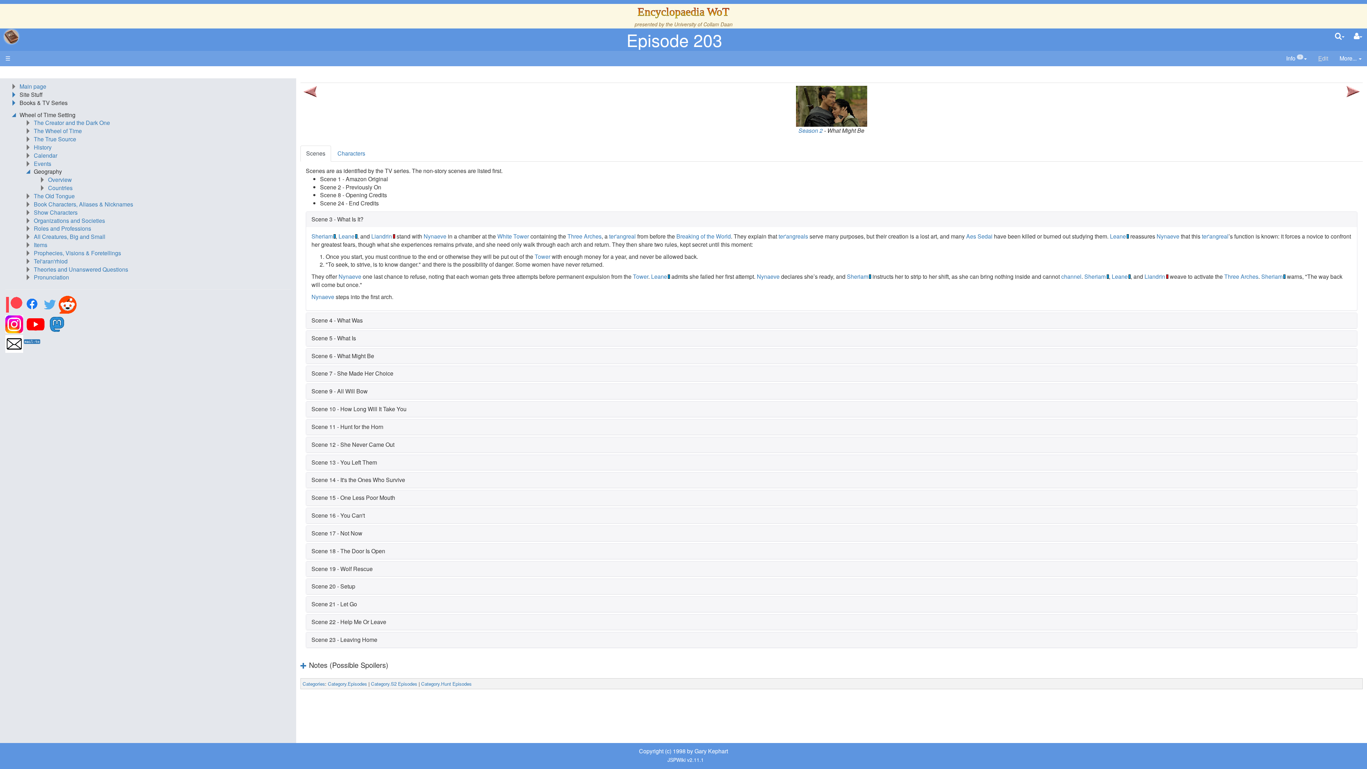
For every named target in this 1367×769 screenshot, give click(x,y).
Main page (33, 86)
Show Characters (56, 212)
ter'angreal (622, 236)
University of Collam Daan (703, 24)
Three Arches (584, 236)
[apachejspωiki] (11, 37)
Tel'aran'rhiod (51, 261)
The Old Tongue (54, 196)
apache (11, 37)
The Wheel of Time (58, 131)
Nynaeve (435, 236)
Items (40, 245)
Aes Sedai (979, 236)
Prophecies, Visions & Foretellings (77, 253)
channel (1071, 276)
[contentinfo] (1296, 58)
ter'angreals (793, 236)
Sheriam (322, 236)
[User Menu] (1358, 36)
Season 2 (810, 130)
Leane (347, 236)
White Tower (513, 236)
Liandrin (381, 236)
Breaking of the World (703, 236)
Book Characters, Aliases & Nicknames (83, 204)
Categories (314, 683)
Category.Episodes (347, 683)
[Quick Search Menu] (1339, 36)
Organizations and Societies (69, 220)
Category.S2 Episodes (394, 683)
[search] (1339, 36)
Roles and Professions (62, 228)
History (43, 147)
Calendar (45, 155)
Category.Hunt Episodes (446, 683)
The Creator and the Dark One (72, 123)
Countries (60, 188)
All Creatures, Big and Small (69, 236)
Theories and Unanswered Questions (81, 269)
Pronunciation (51, 277)
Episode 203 (674, 39)
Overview (60, 180)
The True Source (55, 139)
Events (42, 163)
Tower (542, 256)
